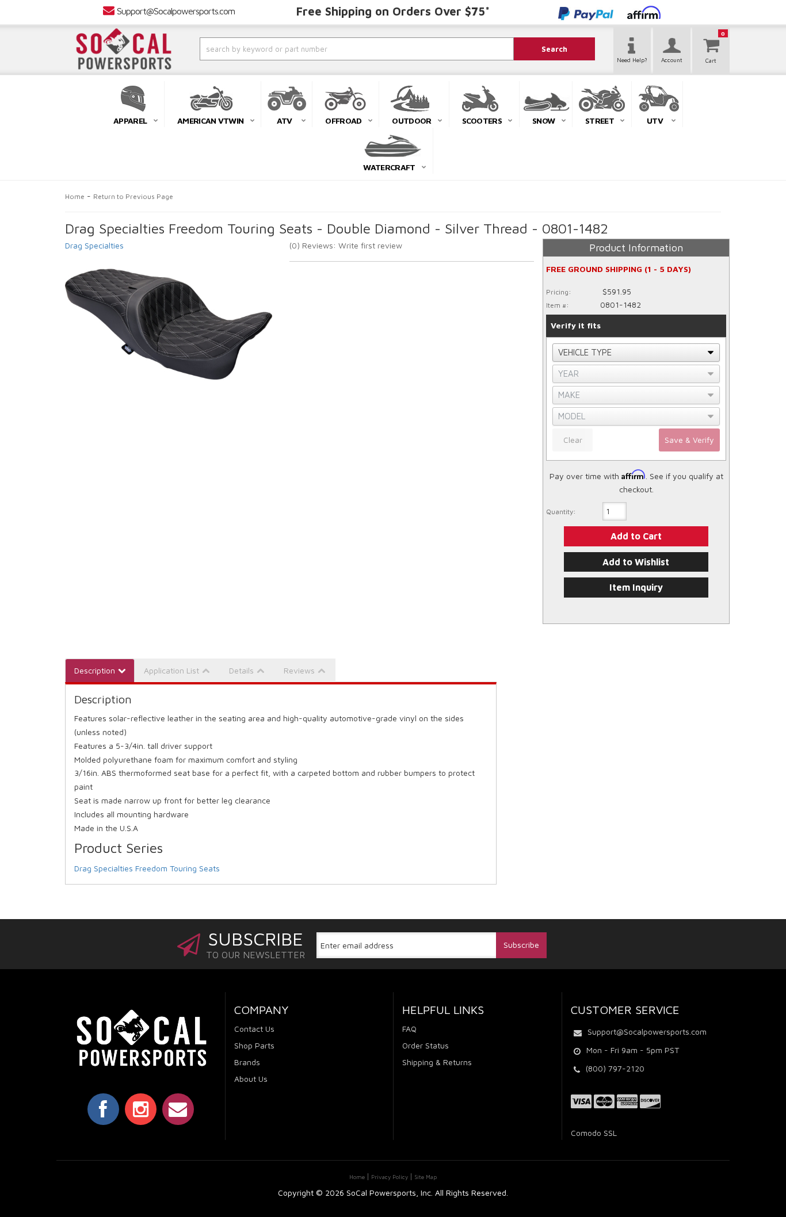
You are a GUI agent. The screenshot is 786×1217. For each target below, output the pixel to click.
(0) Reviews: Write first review (345, 245)
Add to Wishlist (635, 562)
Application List (171, 670)
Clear (572, 440)
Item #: (557, 305)
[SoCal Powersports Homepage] (123, 49)
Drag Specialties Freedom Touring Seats (147, 868)
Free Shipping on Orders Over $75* (393, 11)
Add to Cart (636, 536)
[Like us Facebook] (103, 1108)
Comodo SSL (594, 1133)
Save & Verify (689, 440)
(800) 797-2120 (615, 1068)
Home (75, 196)
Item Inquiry (636, 587)
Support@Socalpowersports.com (176, 11)
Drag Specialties (94, 245)
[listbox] (636, 352)
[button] (325, 48)
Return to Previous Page (133, 196)
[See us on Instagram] (141, 1108)
